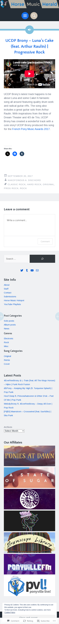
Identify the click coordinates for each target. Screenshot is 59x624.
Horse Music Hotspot (14, 300)
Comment (45, 241)
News (6, 328)
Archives (8, 427)
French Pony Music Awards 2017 (31, 129)
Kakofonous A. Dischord (24, 180)
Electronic (8, 338)
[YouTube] (32, 270)
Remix (7, 360)
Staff (6, 288)
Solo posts (9, 321)
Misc (6, 346)
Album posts (10, 324)
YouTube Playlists (12, 304)
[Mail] (37, 270)
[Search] (42, 259)
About (6, 285)
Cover (7, 364)
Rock (23, 188)
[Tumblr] (27, 270)
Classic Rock (17, 184)
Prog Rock (11, 188)
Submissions (10, 296)
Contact (7, 292)
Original (48, 184)
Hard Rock (34, 184)
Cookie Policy (9, 612)
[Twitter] (21, 270)
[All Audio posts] (29, 29)
